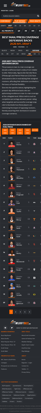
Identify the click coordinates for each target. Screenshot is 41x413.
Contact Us (25, 366)
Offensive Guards (20, 392)
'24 (25, 26)
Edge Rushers (31, 395)
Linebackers (6, 398)
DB (29, 54)
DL (2, 54)
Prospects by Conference (9, 366)
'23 (29, 26)
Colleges (4, 362)
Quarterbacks (17, 385)
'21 (39, 26)
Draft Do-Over (26, 348)
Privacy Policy (26, 372)
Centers (31, 392)
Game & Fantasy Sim (28, 338)
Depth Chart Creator (28, 345)
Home (15, 47)
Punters (19, 401)
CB (35, 54)
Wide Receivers (6, 389)
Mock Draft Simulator (28, 335)
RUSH (12, 50)
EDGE (24, 54)
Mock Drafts (5, 338)
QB (19, 31)
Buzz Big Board (6, 335)
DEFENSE (35, 50)
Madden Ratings (27, 341)
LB (17, 54)
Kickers (12, 401)
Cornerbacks (29, 398)
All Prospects (6, 385)
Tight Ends (17, 389)
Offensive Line (27, 389)
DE (7, 54)
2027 (10, 26)
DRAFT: (3, 26)
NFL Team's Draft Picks (8, 359)
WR (33, 31)
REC (27, 50)
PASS (20, 50)
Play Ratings (25, 351)
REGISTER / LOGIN (7, 10)
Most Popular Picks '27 (8, 341)
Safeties (4, 401)
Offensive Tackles (7, 392)
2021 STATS (35, 130)
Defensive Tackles (19, 395)
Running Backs (28, 385)
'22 (34, 26)
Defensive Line (6, 395)
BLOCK (4, 50)
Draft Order (4, 348)
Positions (21, 47)
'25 (20, 26)
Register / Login (27, 362)
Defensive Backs (17, 398)
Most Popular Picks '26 (8, 345)
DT (12, 54)
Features (4, 369)
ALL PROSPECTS (7, 31)
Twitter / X (25, 369)
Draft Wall (4, 351)
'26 (15, 26)
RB (26, 31)
